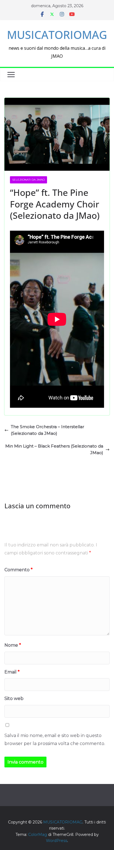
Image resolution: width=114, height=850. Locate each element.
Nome (12, 645)
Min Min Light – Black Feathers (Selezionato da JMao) (54, 449)
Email (12, 672)
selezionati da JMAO (28, 179)
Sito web (14, 698)
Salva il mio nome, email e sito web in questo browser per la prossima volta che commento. (54, 739)
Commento (18, 569)
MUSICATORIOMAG (57, 34)
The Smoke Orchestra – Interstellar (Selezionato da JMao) (47, 430)
